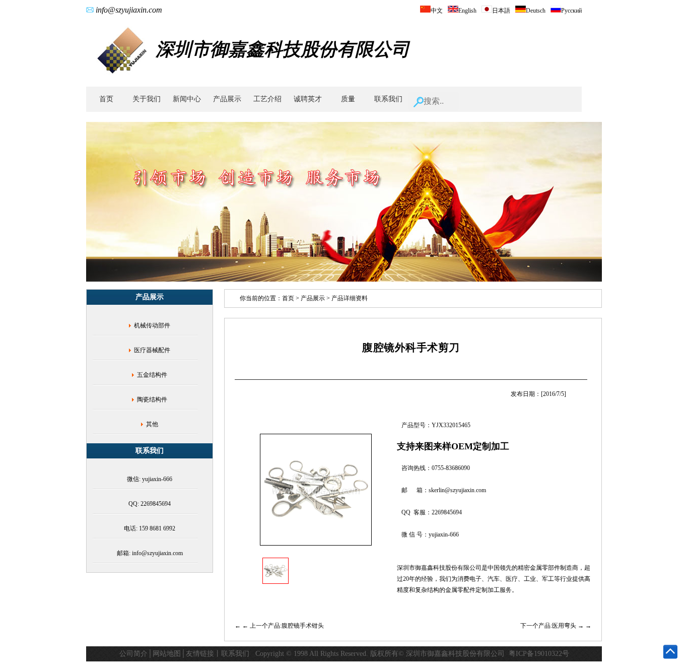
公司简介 (133, 653)
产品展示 (227, 99)
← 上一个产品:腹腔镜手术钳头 (283, 625)
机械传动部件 (152, 325)
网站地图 (167, 653)
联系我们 (388, 99)
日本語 (501, 10)
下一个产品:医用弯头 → (552, 625)
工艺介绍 (267, 99)
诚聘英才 (308, 99)
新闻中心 (187, 99)
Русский (571, 10)
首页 (106, 99)
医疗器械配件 (152, 350)
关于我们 (146, 99)
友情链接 (200, 653)
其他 (152, 424)
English (467, 10)
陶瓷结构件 (152, 399)
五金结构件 (152, 374)
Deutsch (535, 10)
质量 (348, 99)
